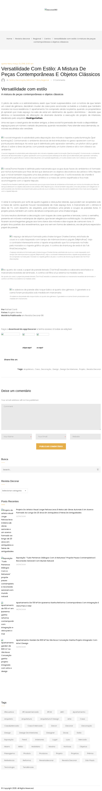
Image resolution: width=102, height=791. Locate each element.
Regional (37, 38)
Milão (20, 746)
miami (7, 746)
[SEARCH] (98, 469)
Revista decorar (22, 38)
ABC (62, 712)
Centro (47, 38)
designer (50, 732)
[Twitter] (26, 359)
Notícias (67, 746)
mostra (52, 746)
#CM (49, 712)
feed (24, 739)
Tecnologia (9, 767)
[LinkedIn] (31, 359)
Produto (27, 753)
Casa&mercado (11, 725)
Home (9, 38)
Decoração (86, 725)
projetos (75, 753)
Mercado (83, 739)
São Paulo (89, 760)
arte (69, 719)
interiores (39, 739)
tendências (28, 767)
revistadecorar (46, 760)
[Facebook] (21, 359)
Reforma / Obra (33, 80)
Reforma (27, 760)
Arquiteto (8, 719)
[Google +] (36, 359)
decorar (69, 725)
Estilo (79, 732)
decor (54, 725)
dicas (65, 732)
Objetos (83, 746)
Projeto (59, 753)
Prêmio (90, 753)
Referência (9, 760)
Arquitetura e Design (49, 719)
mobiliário (36, 746)
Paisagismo (9, 753)
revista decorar (69, 760)
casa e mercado (35, 725)
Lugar (54, 739)
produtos (43, 753)
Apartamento (79, 712)
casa (82, 719)
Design (7, 732)
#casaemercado (30, 712)
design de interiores (28, 732)
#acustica (9, 712)
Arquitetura (27, 719)
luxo (68, 739)
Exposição (9, 739)
